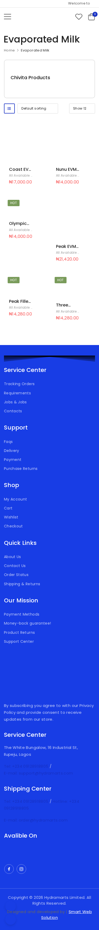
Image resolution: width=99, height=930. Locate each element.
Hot (13, 203)
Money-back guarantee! (27, 623)
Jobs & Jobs (15, 402)
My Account (15, 499)
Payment (12, 459)
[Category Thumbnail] (75, 79)
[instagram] (21, 869)
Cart (8, 508)
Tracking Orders (19, 383)
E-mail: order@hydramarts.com (36, 820)
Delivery (11, 450)
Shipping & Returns (22, 584)
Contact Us (15, 565)
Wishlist (11, 517)
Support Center (19, 641)
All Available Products (27, 175)
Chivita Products (30, 77)
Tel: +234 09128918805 (27, 766)
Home (9, 50)
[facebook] (9, 869)
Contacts (13, 411)
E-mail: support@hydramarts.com (38, 773)
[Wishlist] (78, 16)
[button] (7, 16)
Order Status (16, 574)
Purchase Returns (21, 468)
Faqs (8, 441)
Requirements (17, 393)
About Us (12, 556)
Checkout (13, 526)
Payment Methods (21, 614)
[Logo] (32, 16)
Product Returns (19, 632)
